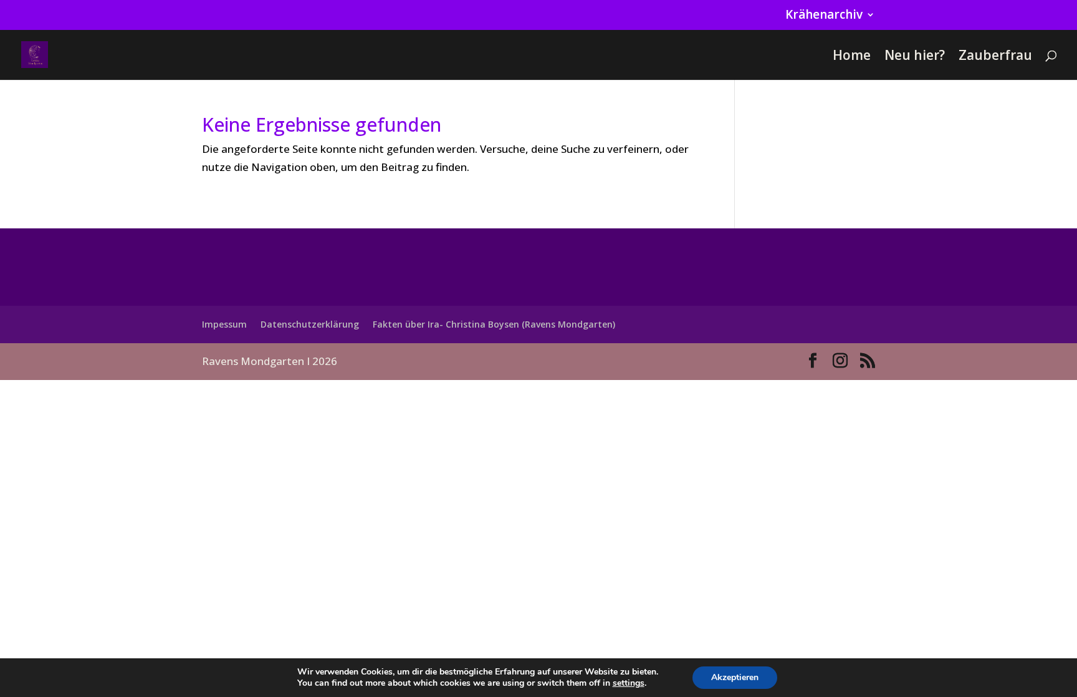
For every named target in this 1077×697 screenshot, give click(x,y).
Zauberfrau (995, 57)
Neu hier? (914, 57)
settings (628, 683)
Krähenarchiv (824, 15)
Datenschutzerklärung (310, 324)
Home (852, 57)
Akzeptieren (735, 677)
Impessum (224, 324)
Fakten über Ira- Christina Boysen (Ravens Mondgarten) (494, 324)
